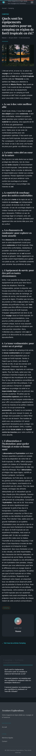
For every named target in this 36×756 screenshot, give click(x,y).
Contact (4, 741)
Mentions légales (7, 738)
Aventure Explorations (13, 710)
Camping (11, 8)
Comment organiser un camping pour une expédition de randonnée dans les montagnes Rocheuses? (17, 680)
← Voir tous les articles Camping (14, 643)
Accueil (4, 8)
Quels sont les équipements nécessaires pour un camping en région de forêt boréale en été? (15, 671)
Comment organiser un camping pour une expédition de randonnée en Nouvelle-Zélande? (17, 689)
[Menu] (32, 2)
